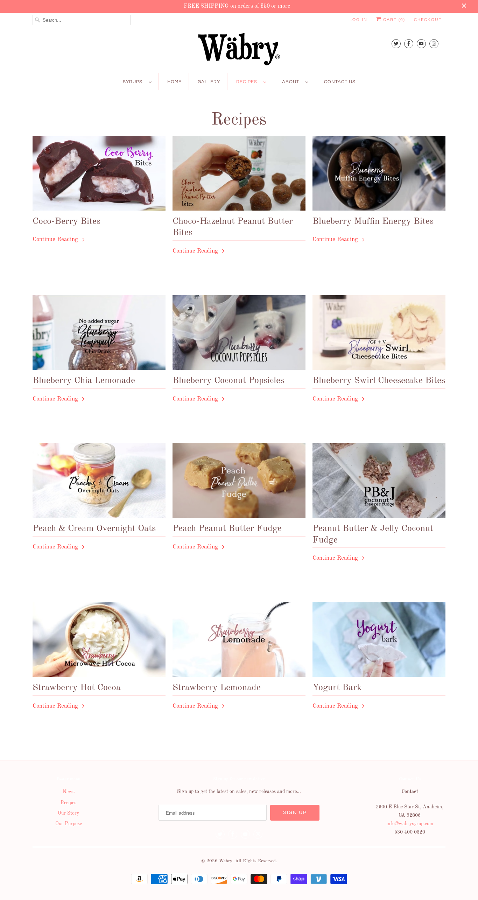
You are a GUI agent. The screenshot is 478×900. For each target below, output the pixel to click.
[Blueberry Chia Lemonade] (99, 334)
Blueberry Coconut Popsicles (228, 380)
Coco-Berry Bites (66, 221)
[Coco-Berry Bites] (99, 175)
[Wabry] (239, 49)
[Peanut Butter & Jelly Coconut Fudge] (378, 482)
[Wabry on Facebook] (408, 43)
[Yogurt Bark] (378, 641)
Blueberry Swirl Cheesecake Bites (378, 380)
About (292, 81)
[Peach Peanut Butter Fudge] (239, 482)
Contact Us (340, 81)
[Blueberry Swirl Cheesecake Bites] (378, 334)
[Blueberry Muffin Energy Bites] (378, 175)
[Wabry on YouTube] (421, 43)
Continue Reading (56, 239)
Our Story (68, 813)
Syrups (134, 81)
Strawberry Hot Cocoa (77, 687)
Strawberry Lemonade (217, 687)
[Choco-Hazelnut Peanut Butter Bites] (239, 175)
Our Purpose (68, 823)
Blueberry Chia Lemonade (84, 380)
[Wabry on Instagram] (433, 43)
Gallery (209, 81)
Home (174, 81)
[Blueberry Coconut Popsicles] (239, 334)
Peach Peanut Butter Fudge (227, 528)
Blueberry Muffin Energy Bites (373, 221)
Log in (358, 19)
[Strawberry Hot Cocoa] (99, 641)
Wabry (225, 861)
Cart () (393, 19)
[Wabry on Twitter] (396, 43)
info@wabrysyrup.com (409, 823)
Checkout (428, 19)
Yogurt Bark (337, 687)
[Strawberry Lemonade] (239, 641)
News (69, 791)
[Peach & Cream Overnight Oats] (99, 482)
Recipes (248, 81)
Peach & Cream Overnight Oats (94, 528)
